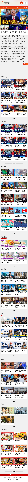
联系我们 (16, 477)
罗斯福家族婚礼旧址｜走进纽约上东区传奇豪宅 (20, 306)
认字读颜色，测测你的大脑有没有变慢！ (7, 261)
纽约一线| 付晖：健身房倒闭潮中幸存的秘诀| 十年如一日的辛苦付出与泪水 (21, 338)
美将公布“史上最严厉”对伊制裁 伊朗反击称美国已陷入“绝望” (7, 203)
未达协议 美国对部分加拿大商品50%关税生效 (20, 216)
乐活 (14, 7)
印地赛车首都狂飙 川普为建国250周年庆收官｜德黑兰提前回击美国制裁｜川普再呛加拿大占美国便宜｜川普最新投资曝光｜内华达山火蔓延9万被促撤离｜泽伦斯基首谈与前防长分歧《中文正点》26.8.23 (7, 88)
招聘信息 (22, 477)
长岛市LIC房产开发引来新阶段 (6, 281)
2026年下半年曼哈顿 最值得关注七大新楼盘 (21, 281)
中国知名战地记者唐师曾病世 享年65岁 (12, 36)
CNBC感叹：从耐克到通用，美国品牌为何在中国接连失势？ (14, 48)
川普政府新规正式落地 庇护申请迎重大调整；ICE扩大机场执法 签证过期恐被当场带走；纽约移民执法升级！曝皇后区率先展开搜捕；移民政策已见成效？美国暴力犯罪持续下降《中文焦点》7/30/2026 (21, 146)
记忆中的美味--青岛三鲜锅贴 (20, 454)
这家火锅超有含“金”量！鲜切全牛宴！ (6, 454)
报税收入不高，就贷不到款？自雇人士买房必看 (7, 351)
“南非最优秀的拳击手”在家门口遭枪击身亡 (13, 46)
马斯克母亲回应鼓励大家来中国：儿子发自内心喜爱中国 (14, 51)
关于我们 (4, 477)
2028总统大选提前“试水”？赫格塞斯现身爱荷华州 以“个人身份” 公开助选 (23, 32)
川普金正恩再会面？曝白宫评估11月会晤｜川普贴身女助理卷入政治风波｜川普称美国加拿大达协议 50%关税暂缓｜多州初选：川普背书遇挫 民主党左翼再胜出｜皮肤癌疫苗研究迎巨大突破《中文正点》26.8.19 (7, 114)
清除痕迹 (16, 479)
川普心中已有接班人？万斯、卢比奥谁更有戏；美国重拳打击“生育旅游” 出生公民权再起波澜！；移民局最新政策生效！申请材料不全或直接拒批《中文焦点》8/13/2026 (21, 133)
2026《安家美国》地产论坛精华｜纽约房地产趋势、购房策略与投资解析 (20, 293)
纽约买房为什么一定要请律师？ (20, 351)
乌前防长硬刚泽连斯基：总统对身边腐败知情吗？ (14, 38)
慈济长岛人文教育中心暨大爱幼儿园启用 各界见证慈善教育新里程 (20, 396)
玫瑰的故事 (3, 423)
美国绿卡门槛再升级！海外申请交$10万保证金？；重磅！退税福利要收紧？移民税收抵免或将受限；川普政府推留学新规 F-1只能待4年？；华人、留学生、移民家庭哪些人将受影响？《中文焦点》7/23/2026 (7, 158)
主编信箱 (10, 479)
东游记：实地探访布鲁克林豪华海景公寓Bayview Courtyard (7, 293)
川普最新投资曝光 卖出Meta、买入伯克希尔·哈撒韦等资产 (14, 59)
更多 (25, 63)
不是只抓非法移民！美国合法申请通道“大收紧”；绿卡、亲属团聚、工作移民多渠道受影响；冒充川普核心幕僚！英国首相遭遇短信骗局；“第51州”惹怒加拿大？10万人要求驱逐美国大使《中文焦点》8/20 (7, 133)
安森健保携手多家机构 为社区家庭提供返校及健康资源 (7, 383)
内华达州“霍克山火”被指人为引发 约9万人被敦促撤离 (20, 178)
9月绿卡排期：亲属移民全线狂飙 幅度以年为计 (7, 228)
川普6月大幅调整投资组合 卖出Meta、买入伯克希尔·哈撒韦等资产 (7, 191)
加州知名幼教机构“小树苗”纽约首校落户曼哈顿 (4, 32)
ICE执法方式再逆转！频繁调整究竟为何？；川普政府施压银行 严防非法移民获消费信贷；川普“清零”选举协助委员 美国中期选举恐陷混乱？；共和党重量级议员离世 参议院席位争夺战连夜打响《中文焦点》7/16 (20, 158)
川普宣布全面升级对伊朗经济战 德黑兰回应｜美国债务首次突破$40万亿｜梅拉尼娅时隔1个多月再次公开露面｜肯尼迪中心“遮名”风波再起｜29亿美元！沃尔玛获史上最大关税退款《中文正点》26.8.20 (21, 101)
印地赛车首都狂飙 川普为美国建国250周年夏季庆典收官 (14, 56)
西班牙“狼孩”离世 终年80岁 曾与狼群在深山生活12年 (14, 54)
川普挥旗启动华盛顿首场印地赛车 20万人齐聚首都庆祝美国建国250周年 (7, 178)
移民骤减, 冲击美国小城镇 (20, 383)
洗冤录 (2, 414)
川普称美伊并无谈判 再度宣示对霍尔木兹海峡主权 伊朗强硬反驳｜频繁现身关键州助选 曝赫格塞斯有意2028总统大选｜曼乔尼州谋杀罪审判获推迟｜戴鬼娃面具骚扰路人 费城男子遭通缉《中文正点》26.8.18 (20, 114)
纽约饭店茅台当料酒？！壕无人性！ (5, 441)
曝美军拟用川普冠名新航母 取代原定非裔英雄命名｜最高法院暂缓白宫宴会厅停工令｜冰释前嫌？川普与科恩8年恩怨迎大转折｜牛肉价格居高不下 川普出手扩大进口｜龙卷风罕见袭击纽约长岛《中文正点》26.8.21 (7, 101)
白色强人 (16, 414)
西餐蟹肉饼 (17, 440)
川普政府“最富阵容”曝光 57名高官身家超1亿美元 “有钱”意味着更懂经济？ (14, 32)
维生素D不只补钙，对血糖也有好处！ (6, 248)
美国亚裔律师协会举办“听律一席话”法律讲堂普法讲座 (20, 371)
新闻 (7, 7)
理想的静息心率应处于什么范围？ (20, 248)
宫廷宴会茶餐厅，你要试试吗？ (7, 466)
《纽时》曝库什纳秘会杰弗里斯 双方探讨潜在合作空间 (14, 61)
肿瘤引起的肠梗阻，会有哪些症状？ (20, 261)
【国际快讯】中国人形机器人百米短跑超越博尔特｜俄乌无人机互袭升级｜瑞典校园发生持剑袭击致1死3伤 (20, 228)
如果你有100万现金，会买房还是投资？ (6, 338)
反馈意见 (10, 477)
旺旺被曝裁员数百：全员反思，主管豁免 (13, 41)
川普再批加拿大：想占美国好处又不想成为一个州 (20, 191)
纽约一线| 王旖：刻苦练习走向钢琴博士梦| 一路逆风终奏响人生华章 (21, 326)
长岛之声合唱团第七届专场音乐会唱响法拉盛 (7, 396)
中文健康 (22, 7)
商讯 (18, 7)
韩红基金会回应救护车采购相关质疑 (11, 43)
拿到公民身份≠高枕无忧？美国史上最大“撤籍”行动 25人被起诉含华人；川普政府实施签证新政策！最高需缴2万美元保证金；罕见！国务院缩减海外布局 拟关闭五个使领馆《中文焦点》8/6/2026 (7, 146)
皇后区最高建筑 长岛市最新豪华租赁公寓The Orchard (7, 306)
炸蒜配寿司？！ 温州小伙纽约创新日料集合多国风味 (20, 466)
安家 (10, 7)
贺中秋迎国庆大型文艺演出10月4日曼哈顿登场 (7, 371)
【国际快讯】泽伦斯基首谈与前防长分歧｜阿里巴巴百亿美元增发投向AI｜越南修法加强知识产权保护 (7, 216)
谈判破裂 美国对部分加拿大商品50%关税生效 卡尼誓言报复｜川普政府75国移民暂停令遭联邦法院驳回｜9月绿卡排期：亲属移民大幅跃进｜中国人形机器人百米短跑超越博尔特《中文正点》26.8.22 (21, 88)
